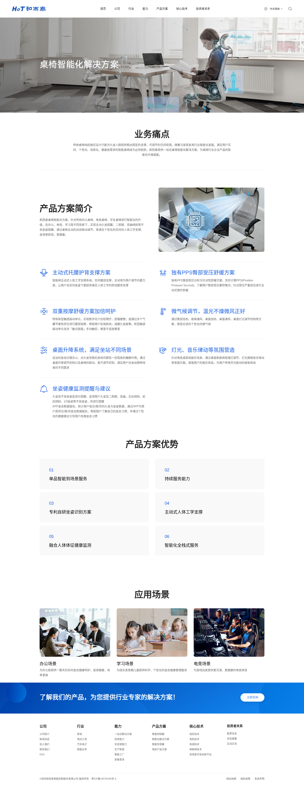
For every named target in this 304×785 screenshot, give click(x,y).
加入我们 (44, 744)
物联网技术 (195, 749)
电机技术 (194, 739)
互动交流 (232, 743)
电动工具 (82, 739)
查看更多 (119, 759)
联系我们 (44, 749)
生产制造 (119, 749)
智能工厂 (119, 754)
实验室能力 (121, 744)
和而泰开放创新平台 (200, 754)
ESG (42, 754)
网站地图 (231, 778)
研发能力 (119, 739)
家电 (79, 734)
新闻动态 (44, 739)
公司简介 (44, 734)
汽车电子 (82, 744)
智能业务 (82, 749)
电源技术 (194, 744)
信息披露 (232, 738)
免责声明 (259, 778)
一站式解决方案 (123, 734)
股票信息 (232, 733)
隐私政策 (245, 778)
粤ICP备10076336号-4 (103, 778)
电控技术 (194, 734)
